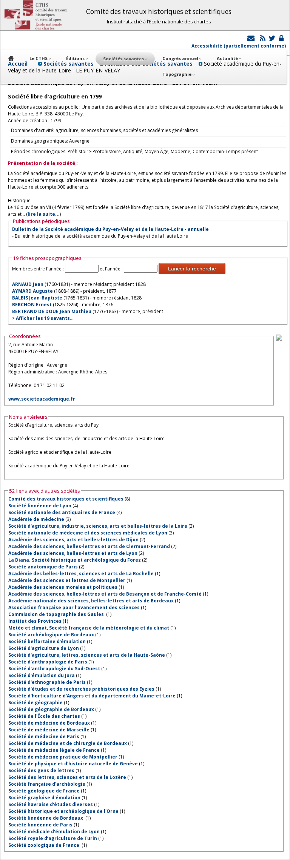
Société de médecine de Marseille (48, 729)
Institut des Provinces (35, 621)
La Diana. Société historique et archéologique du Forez (74, 560)
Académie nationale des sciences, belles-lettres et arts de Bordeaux (91, 600)
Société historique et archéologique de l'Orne (63, 811)
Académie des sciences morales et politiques (62, 587)
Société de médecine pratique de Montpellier (62, 757)
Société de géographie (35, 702)
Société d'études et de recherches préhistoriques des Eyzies (81, 689)
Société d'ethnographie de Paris (47, 682)
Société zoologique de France (44, 845)
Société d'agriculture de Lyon (43, 648)
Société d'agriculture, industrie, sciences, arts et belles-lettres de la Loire (97, 526)
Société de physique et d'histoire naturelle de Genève (73, 763)
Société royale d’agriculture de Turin (52, 838)
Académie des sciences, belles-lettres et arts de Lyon (72, 553)
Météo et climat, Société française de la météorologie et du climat (88, 628)
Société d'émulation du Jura (41, 675)
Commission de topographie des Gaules (56, 614)
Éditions (76, 58)
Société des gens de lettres (41, 770)
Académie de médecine (36, 519)
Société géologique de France (44, 791)
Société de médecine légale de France (54, 750)
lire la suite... (44, 214)
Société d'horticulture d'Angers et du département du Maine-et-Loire (92, 696)
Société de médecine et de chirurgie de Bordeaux (67, 743)
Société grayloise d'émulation (44, 797)
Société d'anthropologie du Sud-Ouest (54, 668)
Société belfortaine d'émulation (47, 641)
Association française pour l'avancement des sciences (74, 607)
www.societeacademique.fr (41, 399)
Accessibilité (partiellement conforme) (238, 46)
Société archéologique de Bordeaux (51, 634)
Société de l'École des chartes (44, 716)
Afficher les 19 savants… (45, 318)
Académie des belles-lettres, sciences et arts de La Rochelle (81, 573)
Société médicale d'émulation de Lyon (54, 831)
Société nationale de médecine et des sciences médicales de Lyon (87, 533)
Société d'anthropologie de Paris (47, 662)
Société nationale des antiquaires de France (61, 512)
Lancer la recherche (192, 269)
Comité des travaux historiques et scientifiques (65, 499)
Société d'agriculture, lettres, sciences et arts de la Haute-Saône (86, 655)
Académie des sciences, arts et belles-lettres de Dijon (73, 539)
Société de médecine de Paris (43, 736)
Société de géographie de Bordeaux (51, 709)
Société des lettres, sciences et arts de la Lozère (67, 777)
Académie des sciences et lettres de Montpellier (66, 580)
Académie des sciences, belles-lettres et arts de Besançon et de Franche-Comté (105, 594)
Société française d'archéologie (46, 784)
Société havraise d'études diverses (50, 804)
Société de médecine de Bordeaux (49, 723)
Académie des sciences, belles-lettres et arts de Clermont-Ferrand (89, 546)
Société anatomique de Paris (43, 567)
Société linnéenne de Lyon (39, 505)
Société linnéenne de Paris (40, 825)
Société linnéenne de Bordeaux (46, 818)
